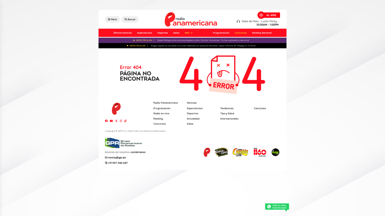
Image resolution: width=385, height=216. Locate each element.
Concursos (241, 32)
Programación (221, 32)
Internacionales (229, 118)
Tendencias (226, 108)
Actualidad (193, 118)
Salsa (176, 32)
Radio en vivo (161, 113)
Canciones (260, 108)
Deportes (162, 32)
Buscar (132, 19)
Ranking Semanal (262, 32)
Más (187, 32)
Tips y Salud (227, 113)
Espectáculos (144, 32)
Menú (114, 19)
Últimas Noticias (122, 32)
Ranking (158, 118)
